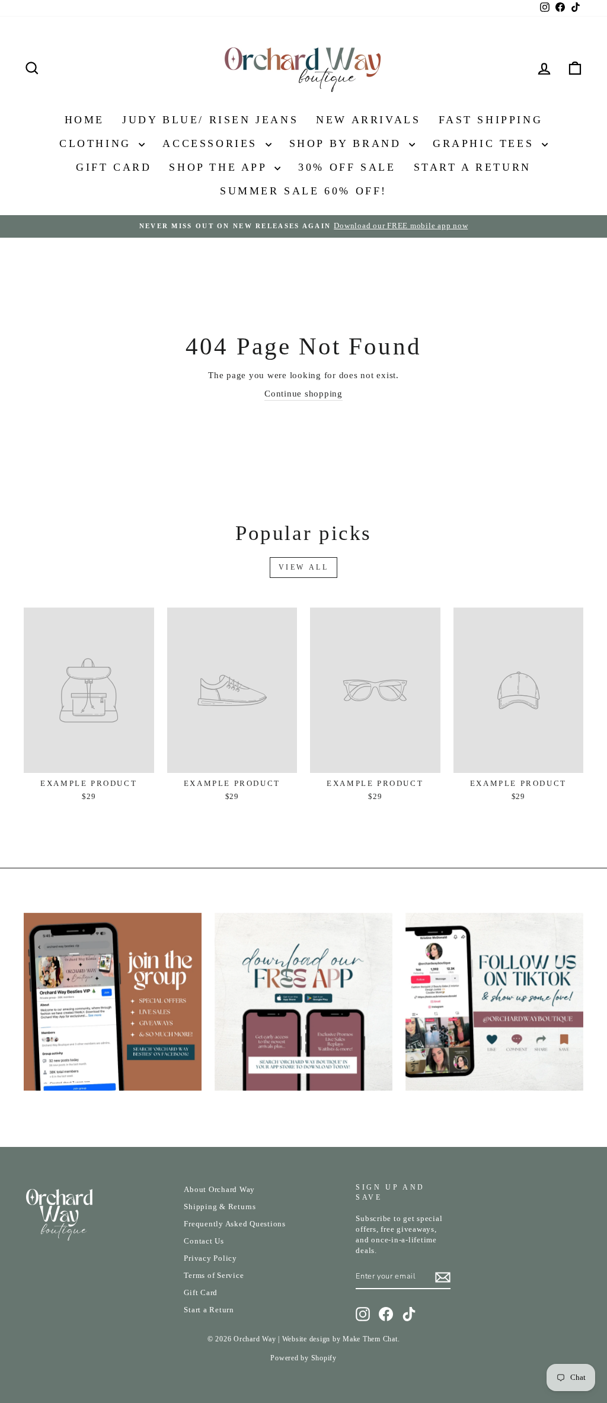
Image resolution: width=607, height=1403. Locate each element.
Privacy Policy (210, 1258)
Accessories (212, 143)
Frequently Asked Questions (235, 1224)
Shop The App (220, 167)
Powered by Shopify (303, 1358)
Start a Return (209, 1310)
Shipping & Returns (220, 1207)
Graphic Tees (486, 143)
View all (304, 567)
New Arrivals (368, 120)
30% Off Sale (346, 167)
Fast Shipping (491, 120)
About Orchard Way (219, 1189)
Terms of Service (214, 1275)
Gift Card (113, 167)
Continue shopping (303, 393)
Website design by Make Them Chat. (341, 1339)
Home (84, 120)
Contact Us (204, 1241)
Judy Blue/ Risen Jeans (210, 120)
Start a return (472, 167)
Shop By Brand (347, 143)
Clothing (97, 143)
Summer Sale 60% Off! (303, 191)
